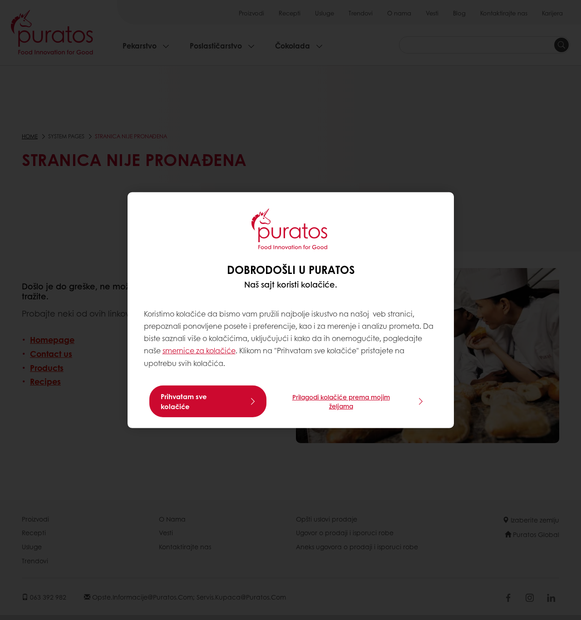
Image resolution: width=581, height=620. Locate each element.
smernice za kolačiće (199, 350)
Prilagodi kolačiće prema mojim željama (341, 401)
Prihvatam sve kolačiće (184, 401)
